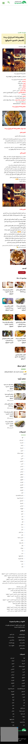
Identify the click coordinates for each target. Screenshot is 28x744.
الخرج (22, 459)
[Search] (8, 2)
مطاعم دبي (12, 640)
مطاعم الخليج (22, 646)
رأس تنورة (21, 543)
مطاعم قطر (22, 648)
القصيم (21, 485)
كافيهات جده (11, 646)
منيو (22, 564)
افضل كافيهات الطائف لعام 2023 (19, 604)
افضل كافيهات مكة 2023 (21, 598)
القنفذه (21, 490)
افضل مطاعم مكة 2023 (21, 587)
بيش (22, 517)
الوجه (22, 511)
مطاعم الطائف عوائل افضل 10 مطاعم (18, 591)
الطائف (21, 477)
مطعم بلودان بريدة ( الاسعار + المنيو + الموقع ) (21, 341)
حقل (22, 535)
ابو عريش (21, 440)
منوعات (21, 561)
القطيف (21, 488)
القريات (21, 482)
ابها (22, 438)
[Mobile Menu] (3, 3)
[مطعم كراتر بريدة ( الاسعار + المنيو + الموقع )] (20, 424)
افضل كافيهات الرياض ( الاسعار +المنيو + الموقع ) (16, 594)
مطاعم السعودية (21, 637)
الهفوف (21, 509)
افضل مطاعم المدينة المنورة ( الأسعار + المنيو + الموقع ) (14, 581)
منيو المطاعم (22, 634)
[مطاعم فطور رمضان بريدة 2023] (20, 406)
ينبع (22, 567)
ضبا (22, 551)
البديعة (21, 448)
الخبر (22, 456)
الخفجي (21, 461)
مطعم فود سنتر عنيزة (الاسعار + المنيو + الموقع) (8, 387)
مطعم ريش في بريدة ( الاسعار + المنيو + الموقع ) (8, 292)
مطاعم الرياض (11, 637)
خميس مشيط (20, 538)
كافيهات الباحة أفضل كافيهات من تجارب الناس (16, 611)
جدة (22, 527)
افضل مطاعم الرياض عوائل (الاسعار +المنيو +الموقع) (15, 576)
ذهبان (22, 540)
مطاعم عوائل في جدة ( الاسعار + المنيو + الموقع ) (16, 579)
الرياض (21, 472)
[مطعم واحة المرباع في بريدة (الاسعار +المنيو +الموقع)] (14, 60)
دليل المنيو (12, 634)
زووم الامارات (11, 643)
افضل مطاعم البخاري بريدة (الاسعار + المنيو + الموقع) (20, 357)
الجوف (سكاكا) (20, 453)
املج (22, 514)
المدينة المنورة (20, 498)
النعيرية (21, 503)
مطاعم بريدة (22, 272)
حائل (22, 530)
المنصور (21, 501)
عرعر (22, 553)
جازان (22, 524)
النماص (21, 506)
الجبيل (22, 451)
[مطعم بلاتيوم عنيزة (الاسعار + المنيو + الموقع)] (20, 396)
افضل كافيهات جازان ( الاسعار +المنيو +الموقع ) (16, 607)
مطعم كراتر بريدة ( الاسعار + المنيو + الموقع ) (21, 308)
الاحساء (21, 443)
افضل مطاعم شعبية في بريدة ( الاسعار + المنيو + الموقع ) (7, 341)
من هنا (17, 102)
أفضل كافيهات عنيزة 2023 (21, 605)
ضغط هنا (23, 94)
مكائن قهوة (21, 556)
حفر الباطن (21, 532)
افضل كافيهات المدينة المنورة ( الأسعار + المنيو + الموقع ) (14, 600)
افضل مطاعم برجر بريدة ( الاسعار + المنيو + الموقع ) (8, 308)
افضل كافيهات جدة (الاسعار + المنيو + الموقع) (16, 596)
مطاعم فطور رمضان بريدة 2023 (21, 291)
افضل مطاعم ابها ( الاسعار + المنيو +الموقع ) (17, 589)
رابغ (22, 545)
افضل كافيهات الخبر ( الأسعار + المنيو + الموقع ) (16, 609)
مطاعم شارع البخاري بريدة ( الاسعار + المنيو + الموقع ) (21, 324)
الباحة (22, 445)
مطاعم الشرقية (22, 640)
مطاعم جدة (22, 643)
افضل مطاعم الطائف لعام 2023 (19, 592)
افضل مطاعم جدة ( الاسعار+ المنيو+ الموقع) (17, 578)
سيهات (21, 548)
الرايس (22, 469)
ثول (22, 522)
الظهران (21, 480)
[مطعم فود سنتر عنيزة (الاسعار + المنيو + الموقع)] (20, 387)
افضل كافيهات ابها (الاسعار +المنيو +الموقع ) (17, 602)
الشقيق (21, 474)
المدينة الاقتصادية (19, 495)
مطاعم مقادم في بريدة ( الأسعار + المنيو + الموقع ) (8, 324)
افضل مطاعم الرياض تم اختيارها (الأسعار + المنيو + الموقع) (14, 574)
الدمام (21, 467)
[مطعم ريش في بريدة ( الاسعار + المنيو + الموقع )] (20, 414)
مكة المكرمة (20, 559)
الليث (22, 493)
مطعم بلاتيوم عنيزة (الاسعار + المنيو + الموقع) (9, 396)
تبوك (22, 519)
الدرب (22, 464)
